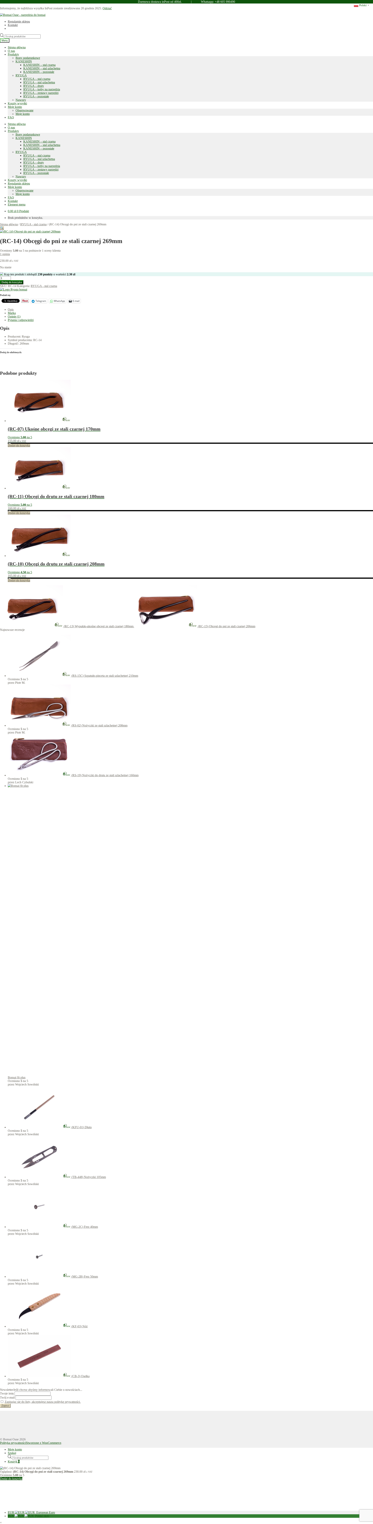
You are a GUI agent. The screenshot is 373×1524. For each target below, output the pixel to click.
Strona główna (17, 47)
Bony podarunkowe (28, 58)
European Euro (31, 1512)
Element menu (16, 204)
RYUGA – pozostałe (36, 96)
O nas (11, 51)
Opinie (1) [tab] (14, 316)
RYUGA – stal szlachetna (39, 82)
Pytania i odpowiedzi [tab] (21, 320)
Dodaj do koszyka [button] (19, 445)
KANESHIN (24, 61)
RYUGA (21, 75)
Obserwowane (24, 110)
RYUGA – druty (33, 86)
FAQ (11, 117)
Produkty (13, 54)
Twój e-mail (7, 1397)
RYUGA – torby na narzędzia (41, 89)
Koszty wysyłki (17, 103)
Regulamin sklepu (19, 21)
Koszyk (14, 1461)
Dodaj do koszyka (12, 282)
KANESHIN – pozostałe (38, 72)
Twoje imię (7, 1393)
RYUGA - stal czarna (33, 224)
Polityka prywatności (13, 1442)
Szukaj (12, 1453)
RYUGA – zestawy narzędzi (40, 93)
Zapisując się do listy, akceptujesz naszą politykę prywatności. (43, 1401)
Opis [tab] (11, 309)
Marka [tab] (12, 313)
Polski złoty (29, 1516)
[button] (2, 228)
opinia (5, 254)
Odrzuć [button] (107, 8)
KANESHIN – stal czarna (39, 65)
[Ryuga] (13, 289)
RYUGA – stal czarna (36, 79)
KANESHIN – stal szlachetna (41, 68)
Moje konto (15, 107)
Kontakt (13, 25)
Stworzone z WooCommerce (43, 1442)
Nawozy (21, 100)
